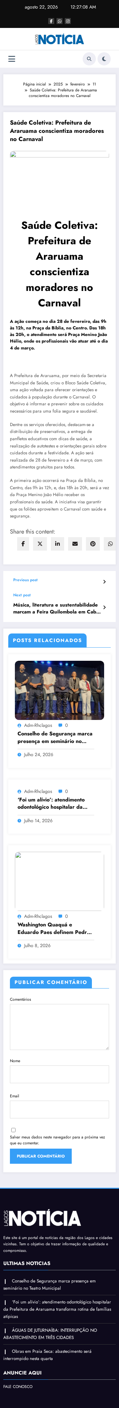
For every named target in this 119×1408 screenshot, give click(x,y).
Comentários (20, 999)
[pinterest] (93, 544)
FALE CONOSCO (17, 1387)
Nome (15, 1061)
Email (14, 1096)
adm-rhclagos (38, 725)
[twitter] (40, 544)
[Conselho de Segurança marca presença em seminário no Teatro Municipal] (59, 690)
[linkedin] (57, 544)
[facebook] (23, 544)
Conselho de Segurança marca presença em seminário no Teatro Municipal (55, 737)
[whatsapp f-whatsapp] (59, 21)
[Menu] (11, 59)
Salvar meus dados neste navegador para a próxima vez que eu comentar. (57, 1140)
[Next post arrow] (104, 607)
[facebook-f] (51, 21)
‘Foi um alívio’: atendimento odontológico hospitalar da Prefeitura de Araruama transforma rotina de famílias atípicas (53, 803)
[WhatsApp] (110, 544)
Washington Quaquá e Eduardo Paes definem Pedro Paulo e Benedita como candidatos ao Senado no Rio (54, 928)
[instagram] (68, 21)
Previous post (25, 580)
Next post (22, 595)
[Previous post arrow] (104, 582)
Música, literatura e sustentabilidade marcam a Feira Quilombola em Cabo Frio (56, 609)
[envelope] (75, 544)
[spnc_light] (104, 58)
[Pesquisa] (89, 59)
